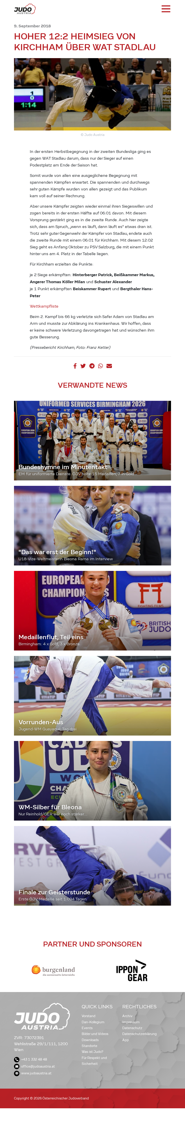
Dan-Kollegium (93, 1022)
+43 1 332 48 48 (34, 1059)
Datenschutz (132, 1028)
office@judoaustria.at (38, 1066)
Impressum (131, 1022)
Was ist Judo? (92, 1052)
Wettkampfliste (44, 306)
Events (87, 1028)
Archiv (127, 1016)
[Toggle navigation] (165, 8)
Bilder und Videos (95, 1034)
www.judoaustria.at (36, 1073)
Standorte (89, 1046)
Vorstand (88, 1016)
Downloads (90, 1040)
